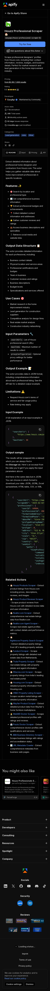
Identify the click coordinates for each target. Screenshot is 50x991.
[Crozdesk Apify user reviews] (37, 929)
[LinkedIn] (5, 886)
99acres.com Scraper (23, 672)
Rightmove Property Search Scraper (26, 640)
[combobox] (25, 51)
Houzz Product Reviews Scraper (28, 599)
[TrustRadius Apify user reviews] (25, 929)
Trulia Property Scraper (24, 661)
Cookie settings (14, 984)
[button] (25, 819)
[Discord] (36, 886)
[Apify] (10, 5)
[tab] (11, 152)
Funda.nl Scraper (21, 651)
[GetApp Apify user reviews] (9, 921)
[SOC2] (30, 903)
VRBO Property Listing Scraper (27, 693)
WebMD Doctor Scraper (24, 714)
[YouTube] (29, 886)
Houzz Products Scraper (24, 585)
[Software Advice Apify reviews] (21, 921)
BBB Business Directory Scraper (27, 735)
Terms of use (25, 960)
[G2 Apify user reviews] (13, 929)
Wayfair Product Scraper (24, 703)
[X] (13, 886)
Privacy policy (25, 966)
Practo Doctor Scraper (23, 724)
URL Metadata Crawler (23, 745)
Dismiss (29, 984)
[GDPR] (20, 903)
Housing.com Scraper (23, 682)
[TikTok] (44, 886)
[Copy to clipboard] (40, 429)
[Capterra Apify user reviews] (37, 921)
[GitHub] (21, 886)
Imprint (25, 954)
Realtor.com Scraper (22, 613)
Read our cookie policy (15, 978)
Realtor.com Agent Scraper (25, 623)
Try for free (25, 44)
